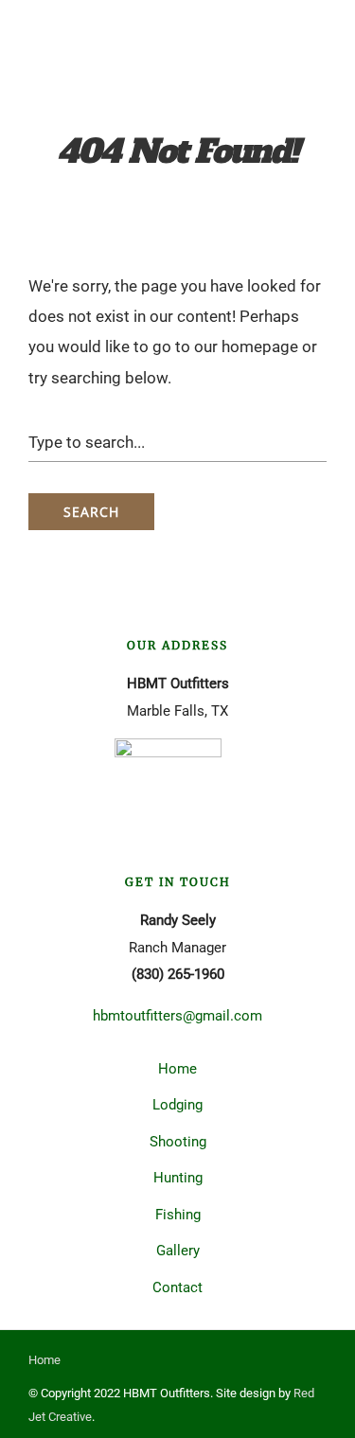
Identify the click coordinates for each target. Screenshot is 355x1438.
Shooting (178, 1141)
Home (177, 1068)
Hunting (178, 1177)
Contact (177, 1287)
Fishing (178, 1214)
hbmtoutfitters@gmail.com (177, 1015)
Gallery (178, 1250)
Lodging (177, 1104)
